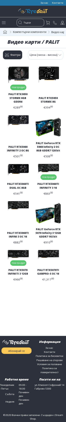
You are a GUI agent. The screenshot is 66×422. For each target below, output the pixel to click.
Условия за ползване (49, 364)
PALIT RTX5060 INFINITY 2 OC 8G (18, 148)
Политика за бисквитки (49, 356)
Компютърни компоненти (29, 32)
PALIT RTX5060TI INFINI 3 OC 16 (18, 234)
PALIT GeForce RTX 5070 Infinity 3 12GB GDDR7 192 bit (48, 233)
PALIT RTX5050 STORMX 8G (48, 99)
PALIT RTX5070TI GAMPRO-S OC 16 (48, 271)
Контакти (49, 352)
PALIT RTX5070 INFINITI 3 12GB (18, 271)
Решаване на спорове (49, 360)
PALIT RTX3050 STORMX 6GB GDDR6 (17, 98)
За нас (49, 347)
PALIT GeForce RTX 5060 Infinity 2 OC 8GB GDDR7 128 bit (48, 147)
